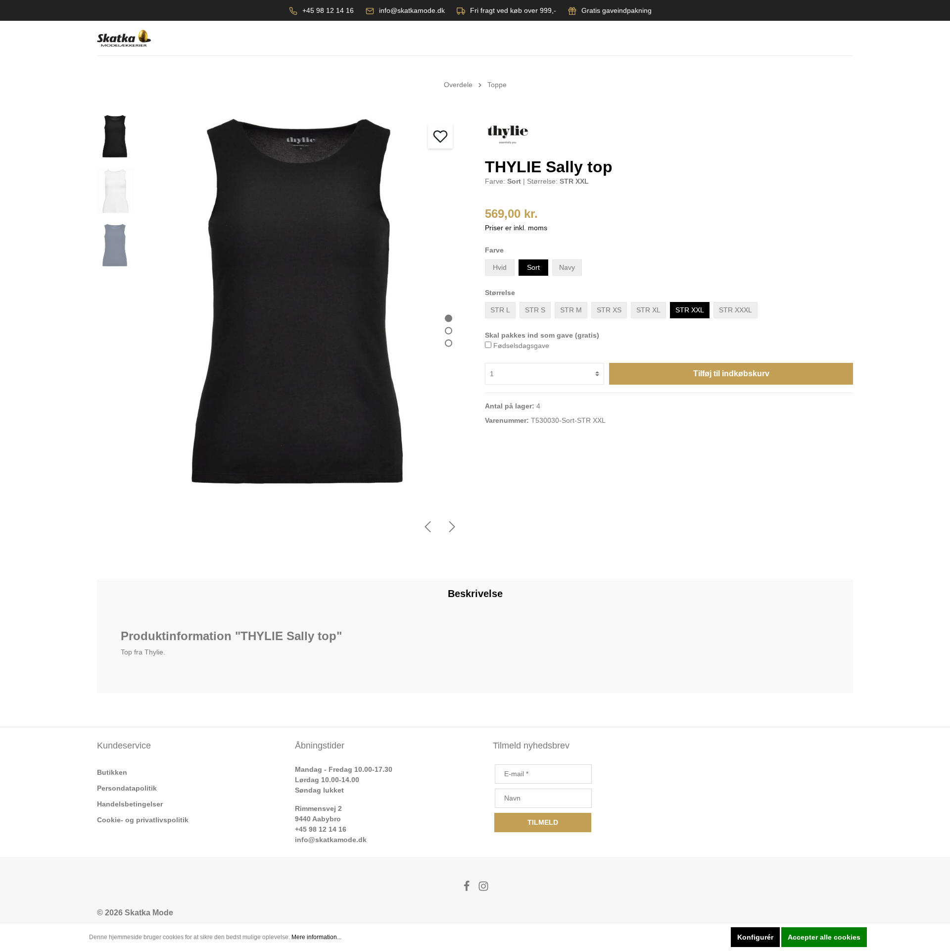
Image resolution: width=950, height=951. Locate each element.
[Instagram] (483, 889)
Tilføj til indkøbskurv (731, 373)
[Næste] (452, 526)
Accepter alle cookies (824, 937)
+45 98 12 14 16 (328, 10)
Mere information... (316, 937)
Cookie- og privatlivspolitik (143, 820)
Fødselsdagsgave (521, 346)
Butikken (112, 772)
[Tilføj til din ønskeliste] (440, 136)
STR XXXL (735, 310)
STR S (535, 310)
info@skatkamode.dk (412, 10)
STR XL (648, 310)
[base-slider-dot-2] (448, 330)
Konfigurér (755, 937)
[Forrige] (427, 526)
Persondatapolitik (127, 788)
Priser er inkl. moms (516, 228)
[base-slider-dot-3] (448, 343)
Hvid (500, 267)
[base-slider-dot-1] (448, 318)
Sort (533, 267)
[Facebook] (467, 889)
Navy (567, 267)
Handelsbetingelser (130, 804)
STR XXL (689, 310)
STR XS (609, 310)
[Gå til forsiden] (124, 38)
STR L (500, 310)
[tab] (475, 593)
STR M (571, 310)
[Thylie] (507, 134)
